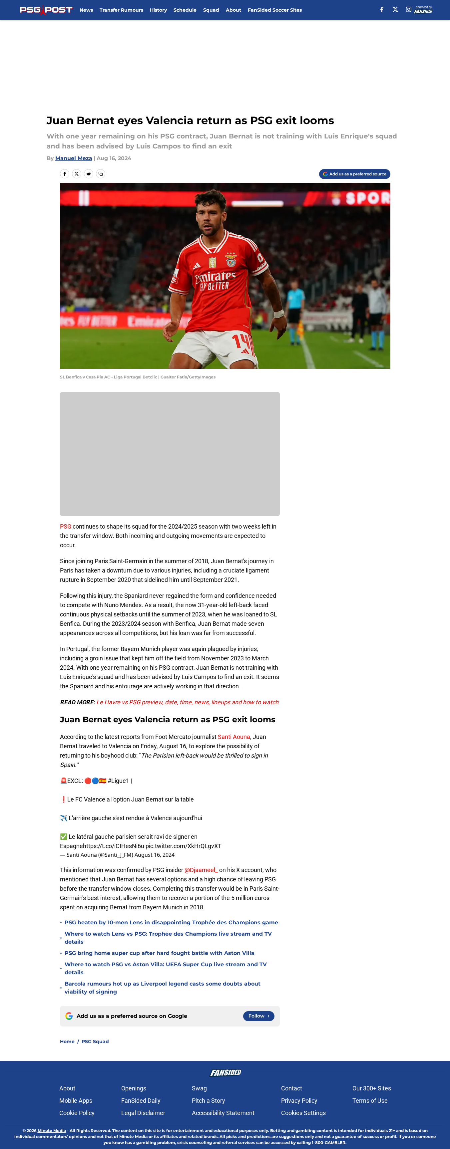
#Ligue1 (118, 780)
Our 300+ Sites (371, 1088)
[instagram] (408, 9)
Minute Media (52, 1130)
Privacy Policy (299, 1100)
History (158, 10)
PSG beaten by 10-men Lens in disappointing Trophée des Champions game (171, 922)
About (233, 10)
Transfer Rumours (121, 10)
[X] (395, 9)
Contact (291, 1088)
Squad (211, 10)
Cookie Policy (77, 1112)
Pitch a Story (208, 1100)
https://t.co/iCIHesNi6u (113, 845)
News (86, 10)
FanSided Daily (141, 1100)
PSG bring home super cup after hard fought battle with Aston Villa (159, 953)
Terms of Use (370, 1100)
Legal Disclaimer (143, 1112)
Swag (199, 1088)
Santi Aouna (234, 736)
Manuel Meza (73, 158)
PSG (65, 526)
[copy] (100, 173)
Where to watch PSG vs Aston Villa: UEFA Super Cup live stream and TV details (166, 968)
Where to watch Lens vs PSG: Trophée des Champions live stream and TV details (168, 938)
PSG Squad (95, 1041)
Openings (133, 1088)
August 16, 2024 (155, 854)
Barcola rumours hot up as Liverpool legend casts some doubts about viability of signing (162, 988)
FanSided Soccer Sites (275, 10)
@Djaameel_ (201, 869)
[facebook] (381, 9)
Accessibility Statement (223, 1112)
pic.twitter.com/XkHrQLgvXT (184, 845)
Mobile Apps (75, 1100)
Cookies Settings (303, 1112)
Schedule (185, 10)
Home (67, 1041)
